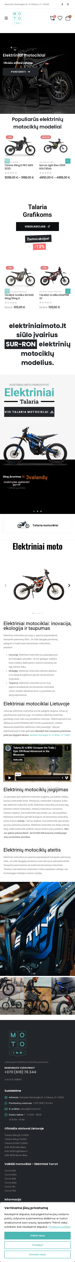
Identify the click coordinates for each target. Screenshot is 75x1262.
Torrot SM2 (11, 1182)
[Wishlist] (60, 18)
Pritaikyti (37, 1245)
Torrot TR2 (10, 1190)
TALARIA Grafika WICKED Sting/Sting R (19, 296)
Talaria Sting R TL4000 (17, 1135)
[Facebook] (62, 4)
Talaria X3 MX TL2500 (16, 1143)
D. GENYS (17, 1079)
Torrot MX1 (10, 1170)
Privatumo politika (59, 1227)
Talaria (15, 162)
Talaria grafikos (19, 292)
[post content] (20, 146)
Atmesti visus (37, 1254)
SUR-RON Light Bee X (16, 1151)
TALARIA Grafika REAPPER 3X (54, 296)
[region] (37, 1232)
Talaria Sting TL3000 (16, 1139)
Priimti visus (37, 1235)
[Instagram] (67, 4)
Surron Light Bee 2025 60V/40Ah (52, 166)
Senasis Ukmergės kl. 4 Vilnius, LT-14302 (27, 4)
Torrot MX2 (11, 1174)
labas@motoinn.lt (30, 1109)
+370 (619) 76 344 (20, 1072)
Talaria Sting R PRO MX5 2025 (19, 166)
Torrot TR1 (10, 1186)
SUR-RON (50, 162)
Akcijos (8, 162)
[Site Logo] (17, 18)
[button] (7, 18)
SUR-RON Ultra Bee (15, 1147)
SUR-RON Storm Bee (16, 1155)
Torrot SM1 (10, 1178)
